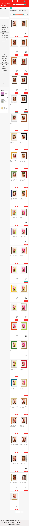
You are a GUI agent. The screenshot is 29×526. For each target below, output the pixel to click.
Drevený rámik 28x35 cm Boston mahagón (23, 66)
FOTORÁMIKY (13, 10)
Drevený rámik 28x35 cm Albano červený (23, 180)
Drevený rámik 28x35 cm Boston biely (13, 104)
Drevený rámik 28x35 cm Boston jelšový (13, 66)
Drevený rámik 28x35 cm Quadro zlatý (23, 388)
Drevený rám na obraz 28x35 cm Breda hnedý (14, 445)
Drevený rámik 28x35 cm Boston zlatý (13, 482)
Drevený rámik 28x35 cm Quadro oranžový (13, 331)
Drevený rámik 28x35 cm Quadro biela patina (13, 369)
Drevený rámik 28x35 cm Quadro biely (13, 312)
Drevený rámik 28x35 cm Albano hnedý (23, 123)
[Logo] (5, 4)
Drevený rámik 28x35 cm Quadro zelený (13, 350)
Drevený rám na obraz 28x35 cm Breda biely (23, 445)
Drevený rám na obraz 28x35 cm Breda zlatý (14, 501)
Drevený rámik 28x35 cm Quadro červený (13, 274)
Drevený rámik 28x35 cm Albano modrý (13, 199)
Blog (21, 8)
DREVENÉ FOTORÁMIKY (18, 10)
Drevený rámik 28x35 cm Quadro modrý (13, 388)
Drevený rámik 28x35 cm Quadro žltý (13, 293)
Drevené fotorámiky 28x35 (24, 10)
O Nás (20, 8)
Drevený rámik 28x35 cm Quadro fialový (13, 236)
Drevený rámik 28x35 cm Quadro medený (23, 255)
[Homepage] (11, 8)
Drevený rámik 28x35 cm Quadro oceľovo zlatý (23, 350)
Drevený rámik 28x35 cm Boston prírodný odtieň (23, 47)
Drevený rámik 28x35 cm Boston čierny (23, 104)
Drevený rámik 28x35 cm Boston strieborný (23, 463)
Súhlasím (17, 524)
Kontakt (18, 8)
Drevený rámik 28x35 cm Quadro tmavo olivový (23, 218)
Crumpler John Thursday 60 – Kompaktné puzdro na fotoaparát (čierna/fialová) (6, 94)
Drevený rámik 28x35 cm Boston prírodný (23, 28)
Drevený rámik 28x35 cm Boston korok (13, 47)
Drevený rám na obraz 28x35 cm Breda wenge (14, 28)
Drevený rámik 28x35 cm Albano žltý (13, 161)
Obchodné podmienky (14, 8)
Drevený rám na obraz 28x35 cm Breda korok (23, 407)
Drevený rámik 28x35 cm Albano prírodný (13, 142)
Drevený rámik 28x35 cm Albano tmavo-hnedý (23, 161)
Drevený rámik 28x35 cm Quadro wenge (23, 274)
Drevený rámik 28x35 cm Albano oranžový (23, 199)
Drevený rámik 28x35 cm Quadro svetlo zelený (23, 331)
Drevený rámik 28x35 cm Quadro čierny (23, 236)
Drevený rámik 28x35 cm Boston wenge (23, 85)
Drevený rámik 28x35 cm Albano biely (13, 123)
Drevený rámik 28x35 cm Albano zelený (13, 180)
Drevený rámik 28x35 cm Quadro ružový (23, 369)
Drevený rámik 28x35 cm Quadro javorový (23, 293)
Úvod (10, 10)
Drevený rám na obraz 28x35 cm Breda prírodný (14, 407)
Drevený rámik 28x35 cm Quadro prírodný (13, 218)
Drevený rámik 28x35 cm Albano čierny (23, 142)
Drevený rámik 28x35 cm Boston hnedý (13, 85)
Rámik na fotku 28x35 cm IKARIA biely (23, 482)
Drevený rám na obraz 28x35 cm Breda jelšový (14, 426)
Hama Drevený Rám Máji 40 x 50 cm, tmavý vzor (5, 101)
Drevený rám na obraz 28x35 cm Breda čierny (14, 463)
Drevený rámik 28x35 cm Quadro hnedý (13, 255)
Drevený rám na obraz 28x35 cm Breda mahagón (23, 426)
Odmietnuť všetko (11, 524)
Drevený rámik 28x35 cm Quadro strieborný (23, 312)
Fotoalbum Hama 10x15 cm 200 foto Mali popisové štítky (5, 108)
